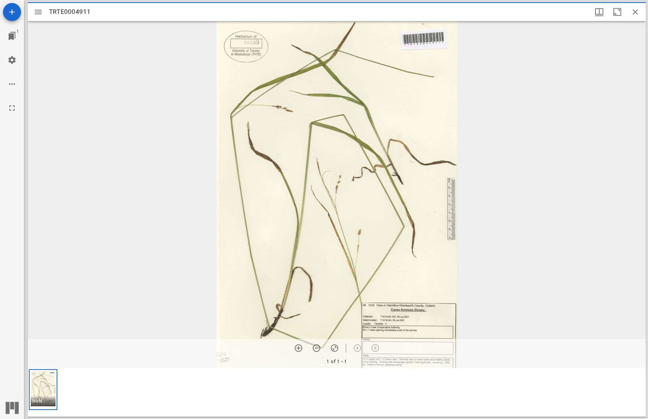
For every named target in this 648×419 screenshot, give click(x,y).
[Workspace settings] (12, 60)
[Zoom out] (317, 348)
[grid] (337, 392)
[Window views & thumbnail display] (599, 12)
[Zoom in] (299, 348)
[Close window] (635, 12)
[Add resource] (12, 12)
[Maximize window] (617, 12)
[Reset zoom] (335, 348)
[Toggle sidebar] (38, 12)
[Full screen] (12, 108)
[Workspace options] (12, 84)
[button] (43, 389)
